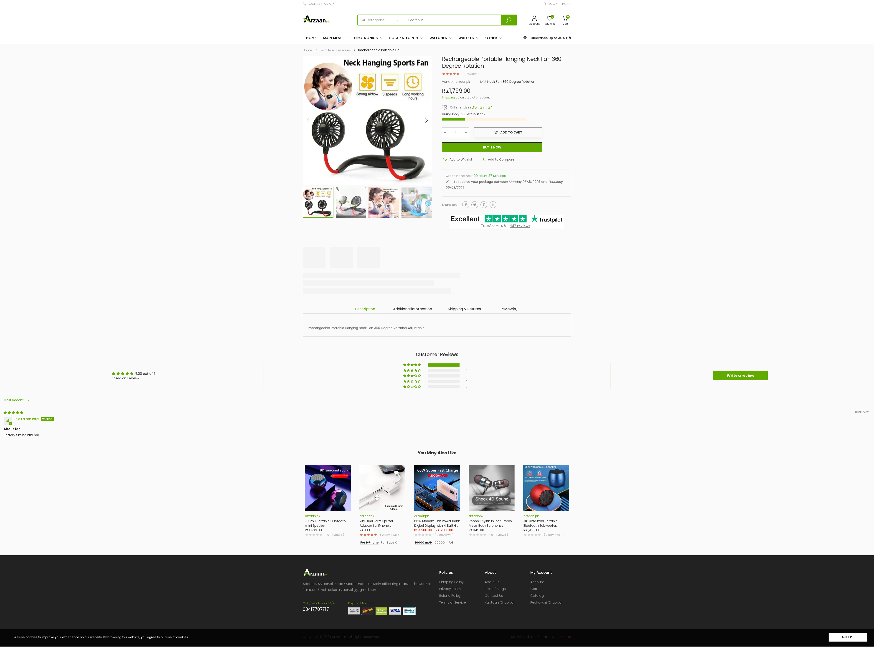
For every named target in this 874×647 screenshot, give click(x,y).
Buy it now (492, 147)
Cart (533, 589)
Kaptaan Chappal (499, 602)
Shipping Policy (451, 582)
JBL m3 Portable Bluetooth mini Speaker (325, 523)
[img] (13, 412)
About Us (492, 582)
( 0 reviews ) (334, 534)
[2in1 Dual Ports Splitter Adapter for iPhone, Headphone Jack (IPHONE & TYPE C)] (382, 488)
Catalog (537, 595)
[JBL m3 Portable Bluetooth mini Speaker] (328, 488)
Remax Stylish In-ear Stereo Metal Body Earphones (490, 523)
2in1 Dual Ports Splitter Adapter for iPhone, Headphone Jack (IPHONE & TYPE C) (381, 528)
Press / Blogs (495, 589)
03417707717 (316, 609)
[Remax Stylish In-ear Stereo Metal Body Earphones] (492, 488)
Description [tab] (365, 309)
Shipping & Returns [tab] (464, 309)
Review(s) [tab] (509, 309)
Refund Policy (450, 595)
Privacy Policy (450, 589)
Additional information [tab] (412, 309)
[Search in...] (509, 20)
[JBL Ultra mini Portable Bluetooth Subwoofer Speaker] (546, 488)
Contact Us (494, 595)
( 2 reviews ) (389, 534)
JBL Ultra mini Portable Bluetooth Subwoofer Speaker (540, 525)
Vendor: (448, 81)
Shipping (448, 97)
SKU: (483, 81)
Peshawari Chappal (546, 602)
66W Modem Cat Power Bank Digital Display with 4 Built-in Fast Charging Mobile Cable (437, 525)
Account (537, 582)
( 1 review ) (470, 74)
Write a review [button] (740, 375)
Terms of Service (452, 602)
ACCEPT (848, 637)
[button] (426, 120)
